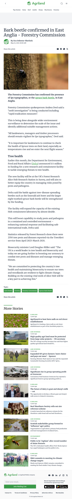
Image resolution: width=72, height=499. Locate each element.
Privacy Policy (34, 493)
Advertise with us (47, 493)
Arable (34, 10)
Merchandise (60, 493)
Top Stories (17, 10)
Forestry (56, 10)
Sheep (41, 10)
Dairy (24, 10)
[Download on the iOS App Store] (49, 486)
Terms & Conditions (21, 493)
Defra (35, 163)
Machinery (48, 10)
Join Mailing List (20, 486)
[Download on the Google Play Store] (62, 486)
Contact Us (8, 493)
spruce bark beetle (44, 97)
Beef (29, 10)
